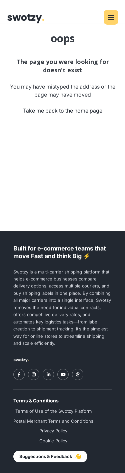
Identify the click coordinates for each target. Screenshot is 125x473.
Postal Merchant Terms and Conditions (53, 421)
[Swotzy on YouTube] (63, 374)
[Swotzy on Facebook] (19, 374)
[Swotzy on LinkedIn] (48, 374)
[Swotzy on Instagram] (33, 374)
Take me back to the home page (62, 110)
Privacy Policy (53, 430)
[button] (111, 17)
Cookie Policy (53, 440)
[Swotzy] (21, 359)
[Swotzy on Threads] (77, 374)
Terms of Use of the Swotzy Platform (53, 411)
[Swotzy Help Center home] (26, 17)
